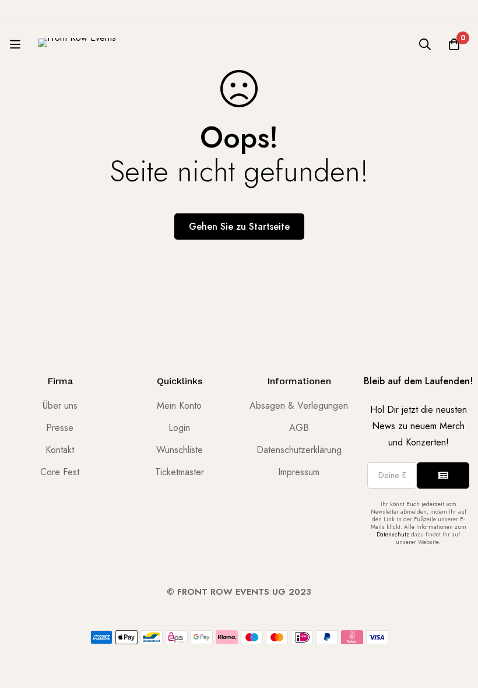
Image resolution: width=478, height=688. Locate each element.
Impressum (298, 472)
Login (179, 427)
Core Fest (59, 472)
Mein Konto (179, 405)
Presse (59, 427)
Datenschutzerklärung (299, 450)
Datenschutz (393, 534)
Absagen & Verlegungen (298, 405)
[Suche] (425, 44)
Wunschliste (179, 450)
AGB (299, 427)
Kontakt (59, 450)
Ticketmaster (179, 472)
